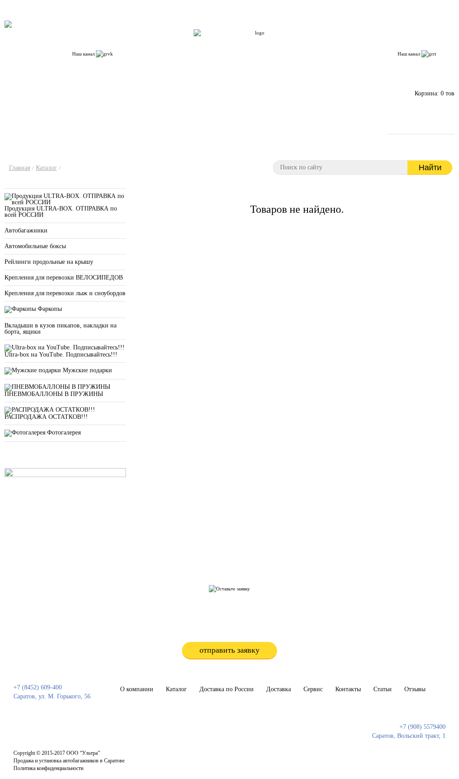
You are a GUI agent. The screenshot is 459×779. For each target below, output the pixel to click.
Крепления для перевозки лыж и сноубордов (65, 293)
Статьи (347, 44)
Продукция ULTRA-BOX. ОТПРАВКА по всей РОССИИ (60, 211)
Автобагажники (26, 230)
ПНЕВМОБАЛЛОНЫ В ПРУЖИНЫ (53, 394)
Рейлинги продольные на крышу (48, 261)
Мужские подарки (86, 370)
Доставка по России (228, 44)
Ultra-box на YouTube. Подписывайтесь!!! (60, 354)
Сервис (277, 44)
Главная (19, 167)
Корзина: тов (435, 93)
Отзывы (379, 44)
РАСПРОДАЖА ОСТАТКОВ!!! (46, 416)
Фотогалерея (63, 432)
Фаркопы (49, 309)
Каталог (178, 44)
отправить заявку (229, 650)
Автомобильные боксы (35, 246)
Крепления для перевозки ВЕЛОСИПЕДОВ (63, 277)
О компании (138, 44)
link (217, 757)
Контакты (312, 44)
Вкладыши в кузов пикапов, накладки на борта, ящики (60, 328)
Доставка (278, 689)
